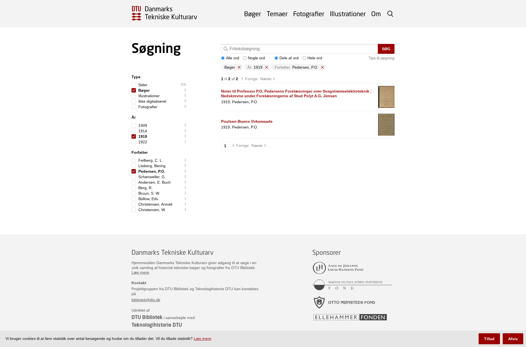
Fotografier (308, 14)
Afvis (513, 339)
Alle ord (232, 58)
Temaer (277, 14)
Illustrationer (348, 14)
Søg (386, 49)
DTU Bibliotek (147, 317)
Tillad (489, 339)
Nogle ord (256, 58)
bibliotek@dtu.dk (146, 300)
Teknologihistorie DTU (157, 325)
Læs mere (140, 272)
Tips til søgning (381, 58)
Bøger (252, 14)
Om (376, 14)
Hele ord (314, 58)
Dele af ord (289, 58)
